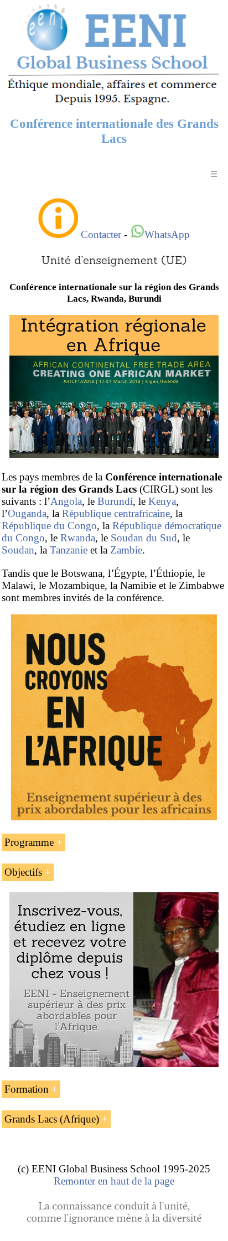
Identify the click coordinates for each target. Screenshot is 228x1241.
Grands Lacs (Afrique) (51, 1119)
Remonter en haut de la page (114, 1181)
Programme (29, 842)
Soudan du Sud (144, 538)
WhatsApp (167, 234)
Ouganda (27, 513)
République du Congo (49, 525)
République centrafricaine (116, 513)
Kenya (162, 501)
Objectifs (23, 872)
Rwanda (77, 538)
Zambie (126, 550)
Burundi (115, 501)
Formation (26, 1089)
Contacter (101, 234)
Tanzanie (68, 550)
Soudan (18, 550)
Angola (66, 501)
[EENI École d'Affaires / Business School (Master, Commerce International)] (114, 105)
